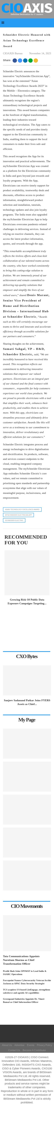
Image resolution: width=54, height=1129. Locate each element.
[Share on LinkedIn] (25, 60)
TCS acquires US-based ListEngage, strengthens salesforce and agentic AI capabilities (26, 991)
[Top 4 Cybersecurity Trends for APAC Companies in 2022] (27, 875)
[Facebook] (27, 1030)
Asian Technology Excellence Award (22, 509)
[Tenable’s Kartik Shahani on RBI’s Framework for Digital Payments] (27, 744)
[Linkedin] (30, 1035)
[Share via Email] (36, 60)
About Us (7, 1045)
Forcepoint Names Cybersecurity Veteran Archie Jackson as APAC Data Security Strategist (27, 982)
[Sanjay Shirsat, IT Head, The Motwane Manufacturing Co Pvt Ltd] (27, 810)
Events (30, 1045)
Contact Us (14, 1050)
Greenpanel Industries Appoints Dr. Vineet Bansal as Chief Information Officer (23, 1000)
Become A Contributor (34, 1050)
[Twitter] (26, 1035)
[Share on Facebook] (15, 60)
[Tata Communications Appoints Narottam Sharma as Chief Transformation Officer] (27, 933)
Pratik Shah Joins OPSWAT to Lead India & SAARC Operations (24, 972)
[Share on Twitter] (20, 60)
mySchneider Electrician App (18, 515)
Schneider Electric (14, 520)
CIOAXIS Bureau (12, 53)
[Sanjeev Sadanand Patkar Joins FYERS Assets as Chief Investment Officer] (27, 680)
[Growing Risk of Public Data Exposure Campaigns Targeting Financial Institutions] (27, 572)
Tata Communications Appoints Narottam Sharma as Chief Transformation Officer (21, 960)
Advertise (19, 1045)
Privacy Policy (44, 1045)
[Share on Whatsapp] (31, 60)
